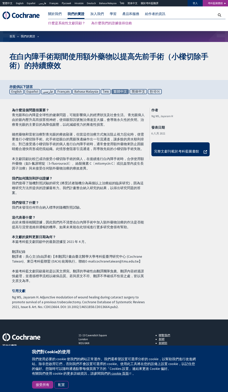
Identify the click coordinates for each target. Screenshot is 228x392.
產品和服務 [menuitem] (130, 14)
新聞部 (163, 343)
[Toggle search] (219, 15)
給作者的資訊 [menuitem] (155, 14)
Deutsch (91, 3)
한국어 (155, 91)
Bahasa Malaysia (107, 3)
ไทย (122, 3)
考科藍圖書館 (215, 3)
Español (31, 3)
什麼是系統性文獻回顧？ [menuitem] (66, 23)
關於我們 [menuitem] (55, 14)
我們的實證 (28, 36)
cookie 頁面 (120, 373)
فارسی (42, 3)
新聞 (161, 339)
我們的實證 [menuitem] (76, 14)
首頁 (12, 36)
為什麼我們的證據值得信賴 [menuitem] (111, 23)
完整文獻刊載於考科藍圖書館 (176, 151)
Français (54, 3)
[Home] (22, 15)
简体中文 (133, 3)
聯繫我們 (164, 335)
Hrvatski (79, 3)
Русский (66, 3)
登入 (195, 3)
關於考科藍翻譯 (149, 3)
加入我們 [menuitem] (97, 14)
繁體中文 (7, 3)
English (20, 3)
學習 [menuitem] (113, 14)
